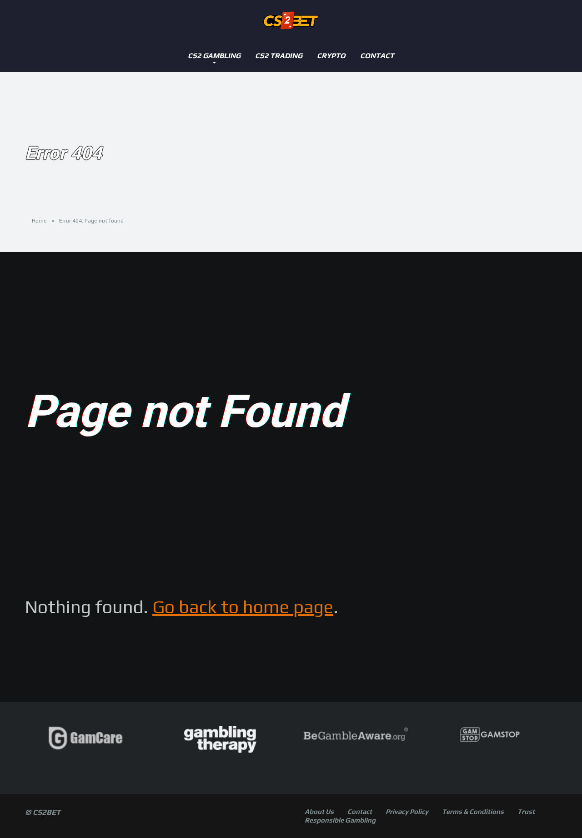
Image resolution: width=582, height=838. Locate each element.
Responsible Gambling (340, 820)
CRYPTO (331, 55)
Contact (377, 55)
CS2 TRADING (278, 55)
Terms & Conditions (473, 811)
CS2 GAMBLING (214, 55)
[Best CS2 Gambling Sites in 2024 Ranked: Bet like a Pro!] (291, 20)
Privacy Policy (407, 811)
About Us (319, 811)
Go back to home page (242, 606)
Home (39, 221)
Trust (526, 811)
